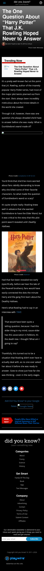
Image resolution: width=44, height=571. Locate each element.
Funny (22, 459)
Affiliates (22, 521)
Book (22, 481)
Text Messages (22, 488)
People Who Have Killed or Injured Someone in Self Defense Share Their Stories (27, 421)
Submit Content (22, 517)
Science (22, 462)
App (22, 485)
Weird (22, 455)
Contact (22, 507)
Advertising (22, 503)
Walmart (27, 275)
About (22, 500)
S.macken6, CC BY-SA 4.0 (26, 176)
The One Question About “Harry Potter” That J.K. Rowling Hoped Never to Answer (26, 70)
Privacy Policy (22, 510)
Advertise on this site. (14, 563)
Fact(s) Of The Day (22, 478)
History (22, 466)
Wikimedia (40, 48)
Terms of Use (22, 514)
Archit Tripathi (12, 44)
